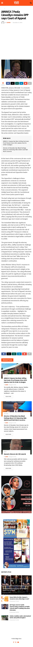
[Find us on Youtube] (18, 642)
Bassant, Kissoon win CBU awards (15, 454)
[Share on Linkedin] (21, 83)
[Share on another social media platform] (30, 83)
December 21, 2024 (17, 22)
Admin (8, 22)
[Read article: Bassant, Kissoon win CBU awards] (16, 446)
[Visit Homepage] (16, 3)
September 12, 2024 (14, 620)
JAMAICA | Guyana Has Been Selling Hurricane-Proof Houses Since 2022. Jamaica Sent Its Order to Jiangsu (16, 143)
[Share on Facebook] (8, 83)
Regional (7, 8)
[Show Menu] (2, 3)
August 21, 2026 (13, 384)
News (5, 451)
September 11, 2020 (14, 601)
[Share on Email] (25, 83)
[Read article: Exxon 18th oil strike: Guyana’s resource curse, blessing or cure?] (4, 598)
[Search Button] (31, 3)
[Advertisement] (16, 41)
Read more (9, 396)
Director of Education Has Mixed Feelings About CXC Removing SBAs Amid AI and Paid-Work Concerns (15, 149)
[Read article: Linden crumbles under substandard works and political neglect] (4, 617)
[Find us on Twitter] (15, 642)
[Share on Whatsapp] (17, 83)
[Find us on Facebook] (13, 642)
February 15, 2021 (7, 592)
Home (2, 8)
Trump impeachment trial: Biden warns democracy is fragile (15, 589)
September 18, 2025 (14, 612)
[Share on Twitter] (13, 83)
